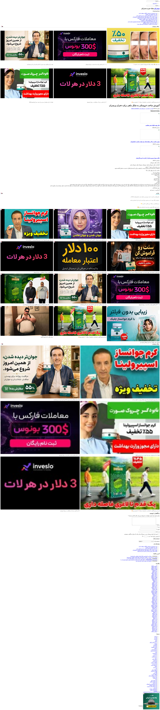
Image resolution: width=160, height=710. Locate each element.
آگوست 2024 (154, 569)
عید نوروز (155, 667)
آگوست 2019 (154, 592)
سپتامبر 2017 (154, 610)
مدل (156, 679)
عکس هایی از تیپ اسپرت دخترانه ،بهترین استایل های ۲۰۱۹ (139, 558)
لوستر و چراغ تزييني (153, 557)
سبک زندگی (154, 659)
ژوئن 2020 (154, 580)
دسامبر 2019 (154, 587)
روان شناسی (154, 656)
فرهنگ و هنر (154, 669)
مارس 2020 (154, 584)
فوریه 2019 (154, 599)
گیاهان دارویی (154, 674)
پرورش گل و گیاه (153, 642)
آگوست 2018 (154, 606)
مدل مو (155, 687)
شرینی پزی (154, 663)
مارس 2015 (154, 620)
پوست (155, 643)
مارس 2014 (154, 628)
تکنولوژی (155, 644)
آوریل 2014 (154, 626)
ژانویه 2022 (154, 572)
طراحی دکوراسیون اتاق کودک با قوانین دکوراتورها (141, 556)
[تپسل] (107, 209)
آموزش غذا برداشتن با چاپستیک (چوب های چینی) (147, 24)
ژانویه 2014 (154, 630)
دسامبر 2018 (154, 601)
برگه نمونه (155, 3)
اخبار (156, 640)
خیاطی (155, 648)
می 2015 (155, 618)
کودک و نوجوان (154, 671)
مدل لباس (155, 683)
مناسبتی (155, 691)
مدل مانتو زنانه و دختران (152, 686)
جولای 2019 (154, 593)
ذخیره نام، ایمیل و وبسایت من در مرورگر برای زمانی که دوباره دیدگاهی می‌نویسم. (141, 534)
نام (159, 527)
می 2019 (155, 595)
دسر (156, 652)
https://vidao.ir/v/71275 (151, 559)
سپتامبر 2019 (154, 591)
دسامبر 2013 (154, 631)
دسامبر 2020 (154, 575)
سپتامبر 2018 (154, 605)
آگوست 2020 (154, 578)
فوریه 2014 (154, 629)
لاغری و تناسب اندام (153, 675)
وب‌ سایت (157, 531)
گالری (155, 672)
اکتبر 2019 (155, 589)
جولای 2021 (154, 574)
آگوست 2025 (154, 566)
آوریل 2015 (154, 619)
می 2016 (155, 612)
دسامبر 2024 (154, 567)
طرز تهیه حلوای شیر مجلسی (151, 14)
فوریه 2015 (154, 622)
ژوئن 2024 (154, 570)
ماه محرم (155, 678)
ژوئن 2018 (154, 609)
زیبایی (156, 658)
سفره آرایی (154, 661)
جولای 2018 (154, 607)
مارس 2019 (154, 598)
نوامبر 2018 (154, 603)
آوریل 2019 (154, 597)
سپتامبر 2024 (154, 568)
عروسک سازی (142, 108)
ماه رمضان (154, 677)
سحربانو (157, 8)
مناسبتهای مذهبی (153, 690)
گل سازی (155, 673)
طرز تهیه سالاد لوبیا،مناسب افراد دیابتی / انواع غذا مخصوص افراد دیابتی (142, 21)
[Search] (159, 1)
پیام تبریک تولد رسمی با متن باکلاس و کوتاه (148, 19)
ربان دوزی (155, 655)
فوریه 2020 (154, 585)
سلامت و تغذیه (154, 662)
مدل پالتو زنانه (154, 680)
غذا (156, 668)
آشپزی (155, 637)
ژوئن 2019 (154, 594)
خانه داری (148, 108)
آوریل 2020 (154, 582)
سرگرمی (155, 660)
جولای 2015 (154, 616)
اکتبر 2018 (155, 604)
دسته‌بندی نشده (154, 650)
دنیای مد (155, 654)
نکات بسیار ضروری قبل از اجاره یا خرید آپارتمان (147, 18)
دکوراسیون (154, 653)
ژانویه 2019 (154, 600)
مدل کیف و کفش (153, 681)
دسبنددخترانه (154, 649)
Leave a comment (135, 108)
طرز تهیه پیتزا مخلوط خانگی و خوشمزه (149, 20)
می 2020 (155, 581)
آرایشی (155, 636)
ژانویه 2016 (154, 613)
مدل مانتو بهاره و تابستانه (152, 684)
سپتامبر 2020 (154, 576)
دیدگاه (158, 525)
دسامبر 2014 (154, 624)
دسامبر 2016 (154, 611)
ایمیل (158, 529)
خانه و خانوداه (154, 647)
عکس (156, 666)
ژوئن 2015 (154, 617)
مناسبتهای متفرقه (153, 688)
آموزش (151, 108)
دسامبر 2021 (154, 573)
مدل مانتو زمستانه (153, 685)
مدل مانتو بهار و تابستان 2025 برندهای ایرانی (148, 13)
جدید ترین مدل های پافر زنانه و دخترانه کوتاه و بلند (146, 15)
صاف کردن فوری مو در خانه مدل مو (143, 561)
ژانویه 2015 (154, 623)
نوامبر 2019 (154, 588)
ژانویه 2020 (154, 586)
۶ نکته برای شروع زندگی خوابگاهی (150, 22)
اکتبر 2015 (155, 614)
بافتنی (155, 641)
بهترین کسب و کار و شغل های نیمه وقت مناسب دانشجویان (145, 17)
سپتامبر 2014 (154, 625)
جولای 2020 (154, 579)
